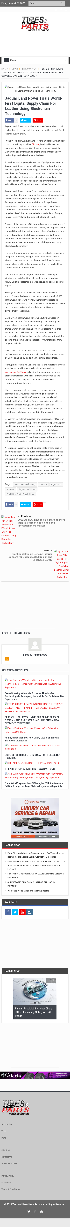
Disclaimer (6, 1182)
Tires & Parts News (35, 654)
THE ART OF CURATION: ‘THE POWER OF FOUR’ (30, 768)
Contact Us (6, 1157)
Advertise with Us (9, 1163)
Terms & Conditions (10, 1189)
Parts (3, 1138)
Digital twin (56, 484)
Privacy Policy (7, 1176)
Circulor (35, 144)
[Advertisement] (35, 607)
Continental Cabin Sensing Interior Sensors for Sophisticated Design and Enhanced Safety (30, 557)
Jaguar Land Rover (27, 489)
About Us (5, 1150)
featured (10, 489)
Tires (3, 1131)
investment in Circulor (16, 372)
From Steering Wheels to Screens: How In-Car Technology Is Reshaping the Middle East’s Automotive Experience (34, 696)
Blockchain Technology (24, 484)
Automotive (6, 1124)
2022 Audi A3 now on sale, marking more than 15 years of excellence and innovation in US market (41, 522)
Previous (26, 516)
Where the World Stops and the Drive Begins (28, 891)
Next (46, 550)
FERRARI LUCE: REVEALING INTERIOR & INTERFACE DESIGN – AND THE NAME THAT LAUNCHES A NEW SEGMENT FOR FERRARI (32, 720)
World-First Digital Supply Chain (20, 494)
